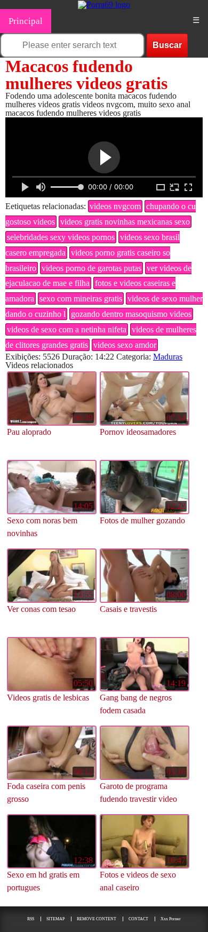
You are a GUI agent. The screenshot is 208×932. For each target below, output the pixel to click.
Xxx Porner (171, 919)
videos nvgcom (115, 206)
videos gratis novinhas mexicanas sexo (125, 221)
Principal (26, 21)
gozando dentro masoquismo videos (131, 313)
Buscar (167, 45)
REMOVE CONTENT (96, 919)
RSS (30, 919)
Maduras (167, 356)
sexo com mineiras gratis (80, 298)
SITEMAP (55, 919)
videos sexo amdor (124, 344)
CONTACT (138, 919)
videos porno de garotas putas (91, 268)
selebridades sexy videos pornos (61, 237)
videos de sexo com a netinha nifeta (66, 329)
